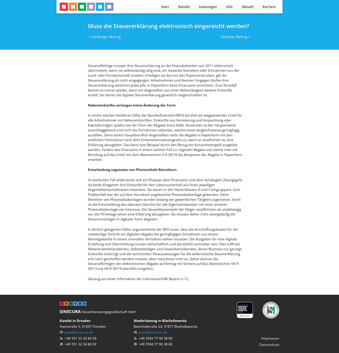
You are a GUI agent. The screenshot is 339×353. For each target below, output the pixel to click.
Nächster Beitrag (234, 36)
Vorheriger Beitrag (106, 36)
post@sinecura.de (79, 332)
